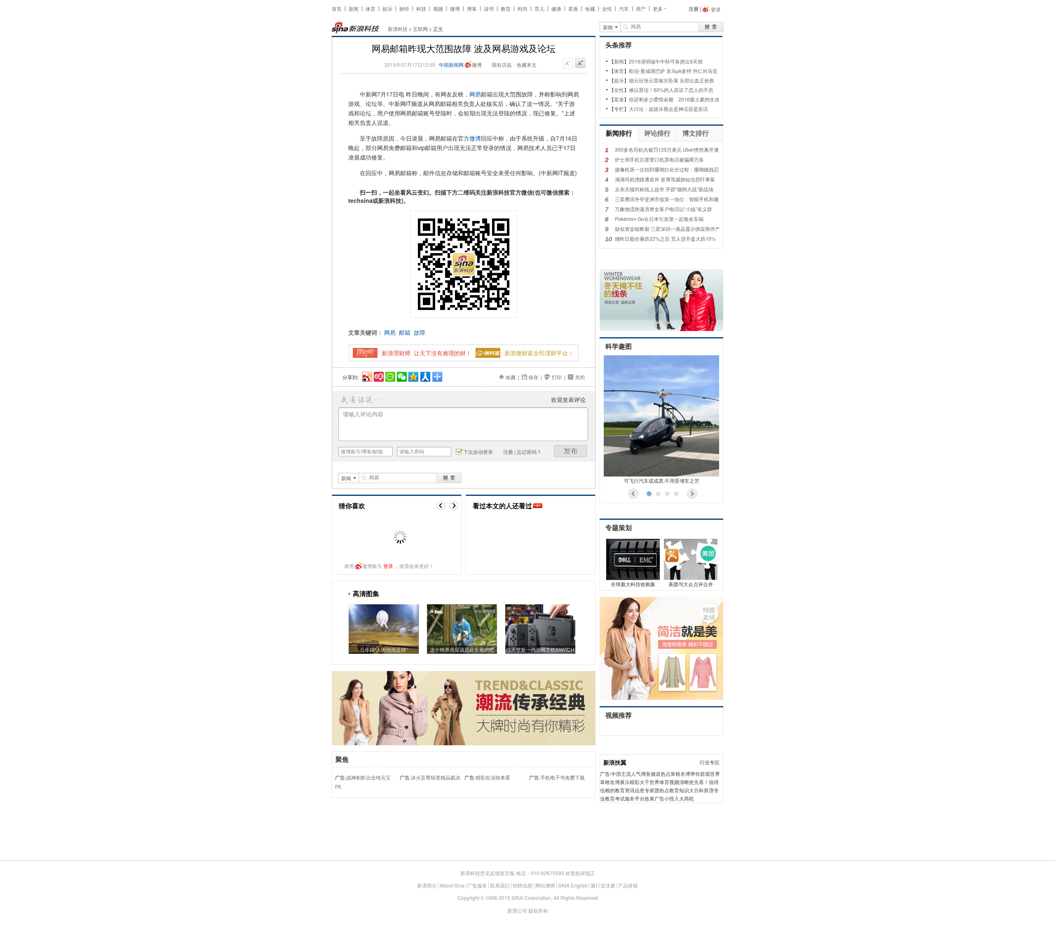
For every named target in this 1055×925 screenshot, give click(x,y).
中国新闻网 (451, 64)
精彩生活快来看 (493, 778)
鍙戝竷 (571, 451)
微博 (455, 8)
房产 (641, 8)
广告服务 (477, 885)
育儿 (539, 8)
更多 (658, 8)
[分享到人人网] (425, 376)
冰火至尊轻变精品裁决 (435, 778)
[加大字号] (580, 63)
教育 (506, 8)
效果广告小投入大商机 (669, 798)
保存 (533, 376)
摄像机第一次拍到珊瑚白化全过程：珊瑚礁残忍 (667, 169)
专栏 (619, 108)
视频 (438, 8)
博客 (472, 8)
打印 (557, 376)
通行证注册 (603, 885)
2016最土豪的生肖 (699, 99)
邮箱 (404, 332)
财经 (404, 8)
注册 (694, 8)
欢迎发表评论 (568, 399)
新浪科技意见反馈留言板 (487, 872)
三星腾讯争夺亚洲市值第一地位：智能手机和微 (667, 198)
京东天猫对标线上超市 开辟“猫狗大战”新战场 (664, 189)
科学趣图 (618, 346)
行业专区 (710, 761)
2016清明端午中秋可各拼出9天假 (666, 61)
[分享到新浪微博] (367, 376)
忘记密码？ (529, 451)
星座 (573, 8)
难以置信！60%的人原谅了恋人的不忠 (671, 89)
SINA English (573, 885)
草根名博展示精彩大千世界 (629, 781)
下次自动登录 (478, 451)
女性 (607, 8)
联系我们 (500, 885)
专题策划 (618, 527)
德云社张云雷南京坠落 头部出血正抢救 (671, 80)
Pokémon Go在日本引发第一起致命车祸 (659, 218)
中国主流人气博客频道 (636, 773)
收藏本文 (527, 64)
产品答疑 (628, 885)
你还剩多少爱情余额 (651, 99)
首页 (337, 8)
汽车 (624, 8)
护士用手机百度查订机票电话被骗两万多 (659, 159)
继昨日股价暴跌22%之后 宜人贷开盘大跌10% (665, 238)
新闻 (354, 8)
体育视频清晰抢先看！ (684, 781)
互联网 (420, 28)
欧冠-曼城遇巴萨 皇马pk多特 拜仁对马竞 (673, 70)
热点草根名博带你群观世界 (690, 773)
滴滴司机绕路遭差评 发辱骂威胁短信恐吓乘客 (665, 179)
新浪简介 (427, 885)
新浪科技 (398, 28)
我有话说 (501, 64)
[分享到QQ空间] (413, 376)
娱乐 (387, 8)
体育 (370, 8)
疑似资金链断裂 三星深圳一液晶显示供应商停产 (667, 228)
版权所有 (538, 910)
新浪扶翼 (614, 762)
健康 (556, 8)
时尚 (523, 8)
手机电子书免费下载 (562, 778)
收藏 (590, 8)
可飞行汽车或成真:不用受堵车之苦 (661, 480)
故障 (419, 332)
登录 (388, 565)
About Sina (452, 885)
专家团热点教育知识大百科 (674, 790)
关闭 (580, 376)
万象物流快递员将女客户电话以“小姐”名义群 (663, 208)
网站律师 (545, 885)
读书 (489, 8)
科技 (421, 8)
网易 (475, 94)
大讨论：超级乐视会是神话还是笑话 (668, 108)
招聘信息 (522, 885)
